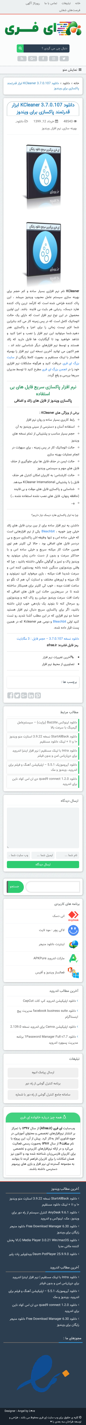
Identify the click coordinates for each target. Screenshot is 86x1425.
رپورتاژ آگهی (33, 3)
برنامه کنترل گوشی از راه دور (43, 1083)
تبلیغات (66, 3)
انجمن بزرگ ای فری (54, 369)
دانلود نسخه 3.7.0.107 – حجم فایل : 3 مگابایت (48, 639)
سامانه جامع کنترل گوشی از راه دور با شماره (43, 1094)
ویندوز (46, 128)
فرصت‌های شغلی (69, 10)
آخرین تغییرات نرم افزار (57, 657)
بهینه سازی (70, 128)
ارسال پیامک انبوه (43, 1072)
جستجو (14, 886)
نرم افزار (56, 128)
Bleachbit (48, 531)
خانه (77, 3)
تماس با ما (50, 3)
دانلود (66, 83)
